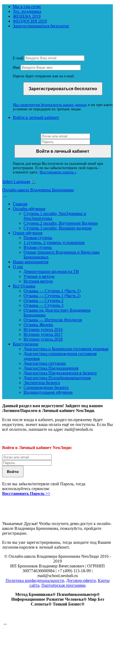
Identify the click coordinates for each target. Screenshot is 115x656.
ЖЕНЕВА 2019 (27, 16)
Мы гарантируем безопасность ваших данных (50, 105)
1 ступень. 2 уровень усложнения (54, 242)
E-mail (18, 58)
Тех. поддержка (27, 11)
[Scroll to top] (5, 622)
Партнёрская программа (63, 585)
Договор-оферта (81, 580)
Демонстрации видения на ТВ (51, 271)
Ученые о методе (39, 276)
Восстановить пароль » (58, 172)
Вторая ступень (38, 247)
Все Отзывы (24, 286)
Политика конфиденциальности (35, 580)
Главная (20, 204)
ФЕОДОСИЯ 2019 (30, 21)
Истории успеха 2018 (43, 339)
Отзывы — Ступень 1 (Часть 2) (52, 295)
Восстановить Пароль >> (26, 493)
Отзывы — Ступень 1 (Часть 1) (52, 291)
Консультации (26, 344)
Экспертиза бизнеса (42, 382)
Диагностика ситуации (45, 363)
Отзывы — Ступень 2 (43, 300)
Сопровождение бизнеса (46, 387)
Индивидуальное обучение (48, 392)
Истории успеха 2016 (43, 329)
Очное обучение (28, 233)
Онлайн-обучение (29, 208)
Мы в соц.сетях (27, 6)
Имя (16, 67)
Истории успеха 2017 (43, 334)
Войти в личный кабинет (36, 117)
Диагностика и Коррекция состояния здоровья (66, 349)
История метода (38, 281)
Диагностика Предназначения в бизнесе (60, 373)
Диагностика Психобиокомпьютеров (57, 378)
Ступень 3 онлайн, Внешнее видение (58, 228)
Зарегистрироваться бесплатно (41, 26)
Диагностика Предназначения (51, 368)
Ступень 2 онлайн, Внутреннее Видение (61, 223)
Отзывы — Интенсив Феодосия (53, 320)
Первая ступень (38, 237)
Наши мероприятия (30, 262)
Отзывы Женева (38, 324)
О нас (18, 266)
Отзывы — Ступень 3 (43, 305)
